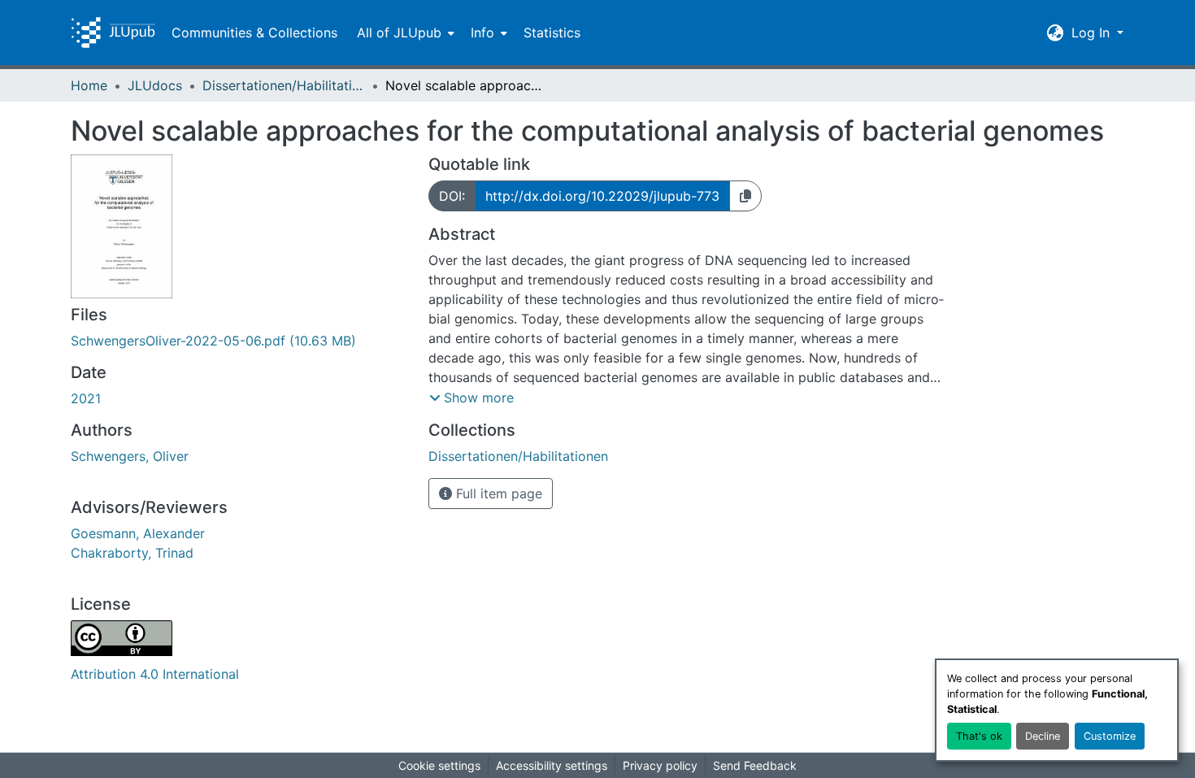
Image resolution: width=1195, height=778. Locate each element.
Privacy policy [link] (660, 765)
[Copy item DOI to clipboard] (745, 195)
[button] (113, 32)
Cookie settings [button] (439, 765)
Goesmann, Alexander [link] (138, 533)
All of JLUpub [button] (399, 32)
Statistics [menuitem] (552, 32)
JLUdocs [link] (155, 85)
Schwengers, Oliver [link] (130, 456)
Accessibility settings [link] (551, 765)
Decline (1042, 736)
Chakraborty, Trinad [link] (132, 553)
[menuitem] (404, 32)
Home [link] (89, 85)
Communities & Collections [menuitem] (254, 32)
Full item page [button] (497, 493)
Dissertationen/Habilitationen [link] (283, 85)
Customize (1110, 736)
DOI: (452, 196)
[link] (240, 340)
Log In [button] (1092, 32)
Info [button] (482, 32)
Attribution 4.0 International (155, 674)
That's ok (979, 736)
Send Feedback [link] (755, 765)
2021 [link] (86, 398)
